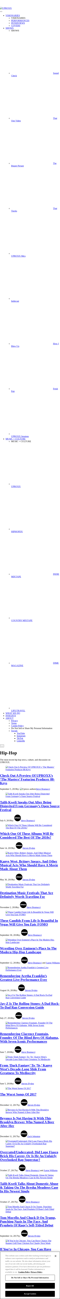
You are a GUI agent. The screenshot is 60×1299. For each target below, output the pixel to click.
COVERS (15, 25)
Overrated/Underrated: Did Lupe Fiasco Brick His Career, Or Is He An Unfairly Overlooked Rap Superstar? (29, 1156)
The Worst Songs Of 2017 (18, 1094)
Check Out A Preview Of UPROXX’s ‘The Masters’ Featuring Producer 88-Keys (27, 779)
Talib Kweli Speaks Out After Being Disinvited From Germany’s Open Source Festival (30, 806)
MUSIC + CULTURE (16, 439)
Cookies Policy (24, 1272)
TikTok (20, 738)
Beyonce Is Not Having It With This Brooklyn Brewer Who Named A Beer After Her (27, 1122)
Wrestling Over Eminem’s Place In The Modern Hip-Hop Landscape (28, 950)
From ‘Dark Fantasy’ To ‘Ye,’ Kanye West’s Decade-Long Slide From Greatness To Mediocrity (26, 1069)
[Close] (55, 1256)
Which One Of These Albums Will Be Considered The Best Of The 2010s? (27, 835)
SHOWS (10, 28)
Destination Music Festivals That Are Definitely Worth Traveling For (26, 894)
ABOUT (10, 718)
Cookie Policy (17, 726)
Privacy (14, 721)
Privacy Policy (36, 1272)
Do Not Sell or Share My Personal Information (30, 1278)
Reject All (30, 1286)
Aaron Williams (53, 963)
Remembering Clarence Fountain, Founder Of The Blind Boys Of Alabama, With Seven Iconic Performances (29, 1037)
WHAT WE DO (13, 713)
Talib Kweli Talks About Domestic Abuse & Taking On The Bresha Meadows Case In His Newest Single (29, 1187)
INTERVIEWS (18, 23)
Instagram (21, 736)
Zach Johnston (33, 1136)
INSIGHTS (11, 715)
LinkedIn (21, 741)
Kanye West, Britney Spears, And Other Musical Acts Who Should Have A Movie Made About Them (29, 865)
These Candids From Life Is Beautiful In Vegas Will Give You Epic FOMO (29, 922)
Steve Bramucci (43, 789)
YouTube (21, 733)
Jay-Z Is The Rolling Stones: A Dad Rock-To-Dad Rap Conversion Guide (30, 1005)
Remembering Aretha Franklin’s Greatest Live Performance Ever (23, 977)
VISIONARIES (13, 15)
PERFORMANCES (20, 20)
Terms (14, 723)
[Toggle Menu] (1, 11)
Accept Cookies (30, 1294)
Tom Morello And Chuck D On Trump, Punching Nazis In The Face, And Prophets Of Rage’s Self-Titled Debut (28, 1221)
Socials (14, 731)
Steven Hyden (28, 848)
